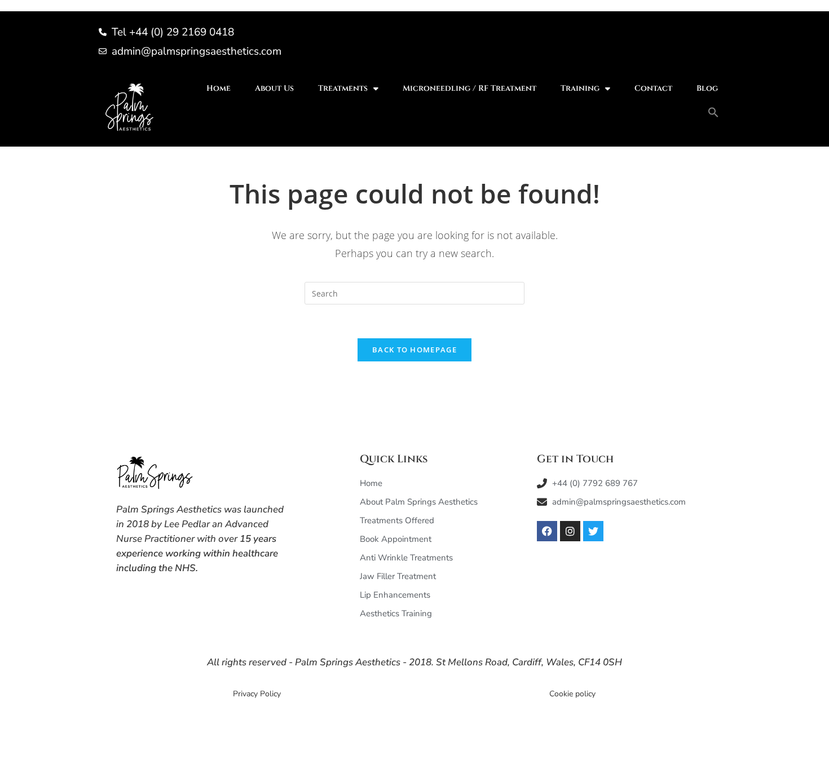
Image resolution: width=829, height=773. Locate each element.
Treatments (343, 88)
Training (580, 88)
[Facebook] (547, 531)
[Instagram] (570, 531)
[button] (713, 112)
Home (218, 88)
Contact (653, 88)
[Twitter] (593, 531)
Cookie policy (572, 693)
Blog (707, 88)
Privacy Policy (257, 693)
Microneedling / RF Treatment (469, 88)
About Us (274, 88)
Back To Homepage (414, 349)
